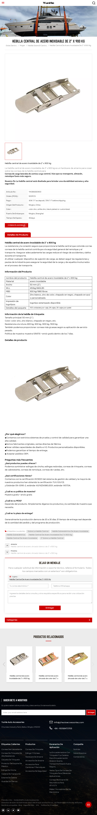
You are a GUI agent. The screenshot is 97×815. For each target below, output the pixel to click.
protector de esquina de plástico (11, 764)
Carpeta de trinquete (10, 760)
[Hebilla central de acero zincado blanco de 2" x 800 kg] (10, 659)
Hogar (22, 45)
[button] (93, 664)
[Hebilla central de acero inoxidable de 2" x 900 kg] (39, 659)
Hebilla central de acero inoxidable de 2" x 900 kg (50, 535)
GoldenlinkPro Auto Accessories (26, 800)
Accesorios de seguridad (35, 771)
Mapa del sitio (28, 805)
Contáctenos (78, 757)
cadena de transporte (10, 774)
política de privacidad (49, 805)
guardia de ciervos (9, 781)
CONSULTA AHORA (15, 225)
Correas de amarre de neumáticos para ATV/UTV (58, 783)
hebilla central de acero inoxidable (22, 538)
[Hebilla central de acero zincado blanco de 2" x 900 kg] (68, 659)
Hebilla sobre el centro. (37, 46)
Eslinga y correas (32, 753)
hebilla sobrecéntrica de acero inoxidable (70, 531)
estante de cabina (9, 778)
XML (37, 805)
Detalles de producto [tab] (17, 234)
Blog (20, 805)
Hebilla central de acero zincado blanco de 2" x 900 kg (68, 677)
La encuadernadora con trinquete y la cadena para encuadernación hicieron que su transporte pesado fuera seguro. (60, 759)
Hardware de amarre (34, 757)
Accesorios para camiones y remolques (35, 765)
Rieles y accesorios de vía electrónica (60, 790)
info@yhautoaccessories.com (69, 722)
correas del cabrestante (11, 749)
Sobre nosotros (79, 753)
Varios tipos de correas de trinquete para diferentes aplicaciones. (60, 773)
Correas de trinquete (34, 749)
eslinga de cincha (8, 770)
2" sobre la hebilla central (52, 538)
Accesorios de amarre (34, 761)
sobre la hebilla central (38, 531)
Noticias (76, 749)
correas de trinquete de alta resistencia (11, 754)
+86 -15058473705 (63, 728)
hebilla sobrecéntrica (16, 535)
